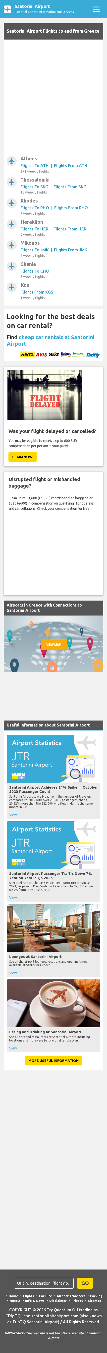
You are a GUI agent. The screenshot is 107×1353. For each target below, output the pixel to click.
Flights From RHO (71, 207)
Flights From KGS (36, 292)
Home (13, 1296)
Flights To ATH (34, 165)
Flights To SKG (34, 186)
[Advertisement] (53, 98)
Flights (28, 1296)
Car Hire (45, 1296)
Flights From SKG (70, 186)
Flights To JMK (34, 249)
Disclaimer (58, 1300)
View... (14, 815)
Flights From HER (70, 228)
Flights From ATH (70, 165)
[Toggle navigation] (96, 9)
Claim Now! (22, 457)
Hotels (15, 1300)
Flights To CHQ (34, 271)
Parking (96, 1296)
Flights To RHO (34, 207)
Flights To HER (34, 228)
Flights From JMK (70, 249)
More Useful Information (53, 1061)
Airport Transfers (71, 1296)
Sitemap (94, 1300)
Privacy (77, 1300)
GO (85, 1283)
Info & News (35, 1300)
